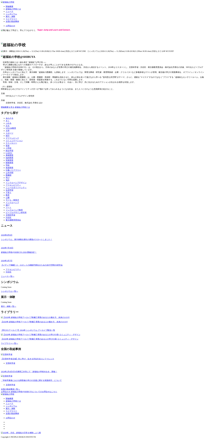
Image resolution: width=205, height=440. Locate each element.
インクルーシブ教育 (14, 210)
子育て (8, 193)
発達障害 (9, 168)
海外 (7, 180)
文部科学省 (10, 215)
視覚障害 (9, 160)
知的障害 (9, 158)
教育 (7, 195)
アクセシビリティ (13, 185)
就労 (7, 136)
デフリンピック (12, 138)
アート (8, 208)
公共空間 (9, 173)
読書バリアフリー (13, 170)
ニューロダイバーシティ (16, 188)
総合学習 (9, 151)
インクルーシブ (12, 203)
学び (7, 178)
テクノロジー (11, 143)
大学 (7, 131)
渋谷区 (8, 218)
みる (7, 126)
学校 (7, 165)
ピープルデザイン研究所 (16, 213)
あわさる (9, 118)
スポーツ (9, 133)
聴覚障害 (9, 163)
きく (7, 121)
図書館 (8, 175)
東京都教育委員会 (13, 220)
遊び (7, 205)
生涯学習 (9, 190)
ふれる (8, 123)
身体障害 (9, 155)
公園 (7, 198)
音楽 (7, 146)
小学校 (8, 148)
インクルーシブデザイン (16, 183)
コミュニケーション (14, 141)
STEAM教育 (11, 128)
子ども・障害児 (12, 200)
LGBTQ (9, 153)
